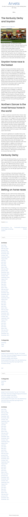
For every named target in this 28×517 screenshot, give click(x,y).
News (6, 222)
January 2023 (4, 311)
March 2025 (4, 267)
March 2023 (4, 308)
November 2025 (5, 253)
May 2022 (3, 325)
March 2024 (4, 287)
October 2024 (4, 275)
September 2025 (5, 257)
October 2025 (4, 255)
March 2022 (4, 328)
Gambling (3, 342)
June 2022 (3, 323)
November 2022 (5, 315)
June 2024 (3, 282)
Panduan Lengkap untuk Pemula (9, 358)
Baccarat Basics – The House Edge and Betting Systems (7, 229)
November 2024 (5, 274)
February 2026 (4, 248)
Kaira (18, 515)
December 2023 (5, 292)
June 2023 (3, 303)
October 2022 (4, 316)
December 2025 (5, 252)
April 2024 (3, 286)
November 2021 (5, 335)
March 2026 (4, 247)
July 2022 (3, 321)
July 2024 (3, 281)
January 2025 (4, 270)
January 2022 (4, 331)
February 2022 (4, 330)
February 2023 (4, 309)
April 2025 (3, 265)
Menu (14, 12)
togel (2, 346)
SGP (2, 368)
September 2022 (5, 318)
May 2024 (3, 284)
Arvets (14, 3)
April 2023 (3, 306)
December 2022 (5, 313)
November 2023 (5, 294)
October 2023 (4, 296)
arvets (13, 26)
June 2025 (3, 262)
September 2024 (5, 277)
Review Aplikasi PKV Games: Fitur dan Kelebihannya (13, 360)
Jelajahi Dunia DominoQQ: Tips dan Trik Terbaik (13, 353)
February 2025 (4, 269)
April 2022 (3, 326)
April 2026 (3, 245)
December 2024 (5, 272)
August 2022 (4, 320)
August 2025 (4, 258)
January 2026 (4, 250)
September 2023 (5, 298)
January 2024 (4, 291)
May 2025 (3, 264)
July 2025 (3, 260)
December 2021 (5, 333)
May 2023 (3, 304)
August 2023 (4, 299)
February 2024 (4, 289)
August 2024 (4, 279)
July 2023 (3, 301)
